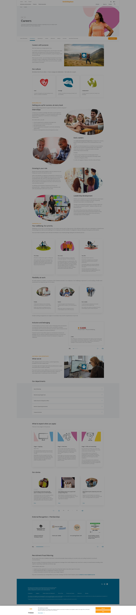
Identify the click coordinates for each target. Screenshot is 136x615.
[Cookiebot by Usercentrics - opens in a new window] (31, 613)
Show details (40, 612)
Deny (103, 611)
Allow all (103, 608)
